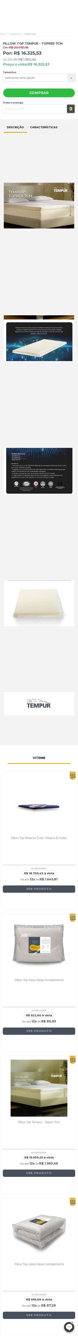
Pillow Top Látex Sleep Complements (39, 1264)
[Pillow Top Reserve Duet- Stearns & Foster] (39, 804)
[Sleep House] (3, 34)
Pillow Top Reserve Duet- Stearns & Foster (39, 838)
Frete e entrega (13, 102)
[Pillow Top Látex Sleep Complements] (39, 1230)
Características (44, 127)
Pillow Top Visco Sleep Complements (39, 980)
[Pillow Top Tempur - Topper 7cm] (39, 1088)
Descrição (15, 127)
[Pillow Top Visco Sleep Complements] (39, 946)
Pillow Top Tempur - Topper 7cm (39, 1122)
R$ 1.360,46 (27, 59)
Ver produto (39, 889)
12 (10, 59)
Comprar (39, 93)
